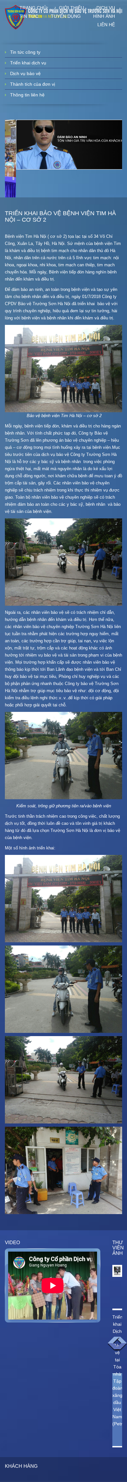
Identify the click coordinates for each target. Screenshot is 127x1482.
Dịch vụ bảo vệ (25, 73)
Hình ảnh (104, 16)
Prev (113, 1344)
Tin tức (29, 16)
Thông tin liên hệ (27, 94)
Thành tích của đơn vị (32, 84)
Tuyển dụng (66, 16)
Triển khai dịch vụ (28, 62)
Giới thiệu (71, 7)
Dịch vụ (105, 7)
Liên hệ (106, 24)
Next (121, 1344)
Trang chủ (33, 7)
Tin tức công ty (25, 52)
